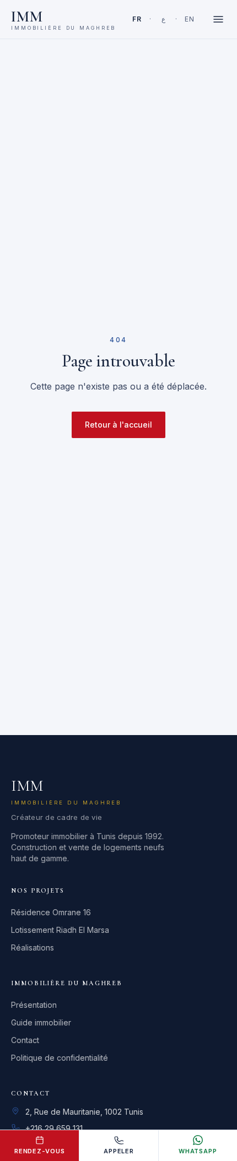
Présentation (34, 1004)
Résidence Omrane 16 (51, 912)
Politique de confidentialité (59, 1057)
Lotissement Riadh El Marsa (60, 930)
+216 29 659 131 (54, 1128)
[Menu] (218, 19)
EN (189, 19)
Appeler (119, 1151)
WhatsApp (198, 1151)
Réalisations (32, 947)
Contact (25, 1040)
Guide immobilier (41, 1022)
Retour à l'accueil (118, 424)
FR (136, 19)
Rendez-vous (39, 1151)
